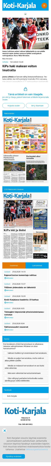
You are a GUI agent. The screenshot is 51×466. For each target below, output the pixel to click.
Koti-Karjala (12, 396)
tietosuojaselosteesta (37, 449)
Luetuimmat (37, 265)
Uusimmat (14, 265)
